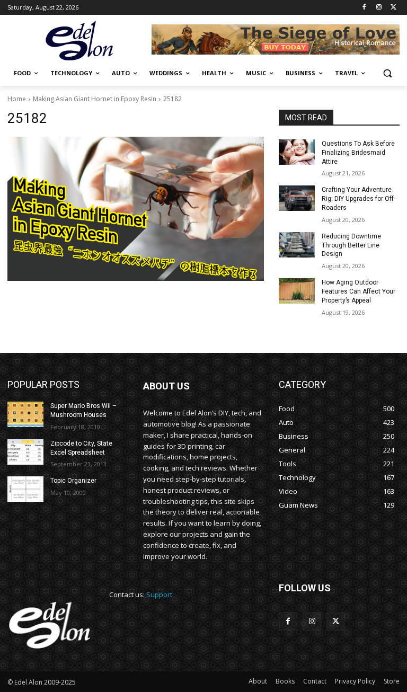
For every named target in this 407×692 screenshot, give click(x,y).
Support (159, 594)
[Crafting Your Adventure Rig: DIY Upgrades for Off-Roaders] (297, 198)
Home (16, 98)
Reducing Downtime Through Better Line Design (351, 245)
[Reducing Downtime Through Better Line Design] (297, 245)
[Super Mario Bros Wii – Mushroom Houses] (25, 414)
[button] (387, 73)
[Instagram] (379, 8)
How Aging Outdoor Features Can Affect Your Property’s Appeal (358, 291)
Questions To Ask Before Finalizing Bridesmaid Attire (358, 152)
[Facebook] (364, 8)
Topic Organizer (73, 480)
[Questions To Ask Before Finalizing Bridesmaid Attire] (297, 152)
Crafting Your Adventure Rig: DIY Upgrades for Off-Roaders (358, 198)
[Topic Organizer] (25, 489)
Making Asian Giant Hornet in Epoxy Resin (94, 98)
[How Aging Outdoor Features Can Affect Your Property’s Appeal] (297, 291)
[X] (393, 8)
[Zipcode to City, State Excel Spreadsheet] (25, 452)
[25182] (135, 209)
